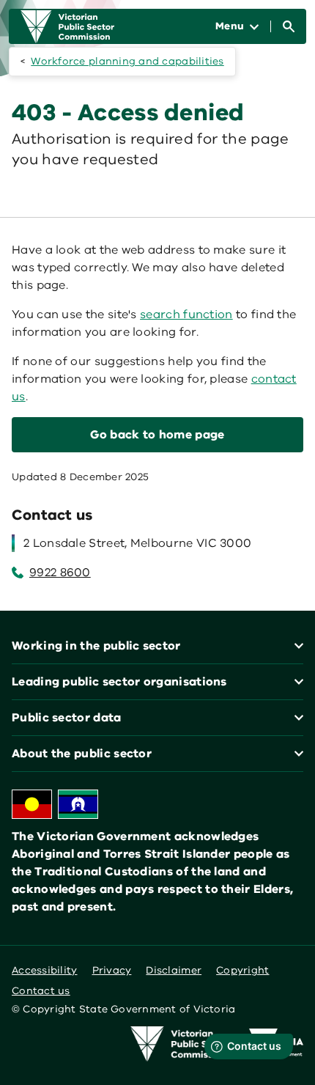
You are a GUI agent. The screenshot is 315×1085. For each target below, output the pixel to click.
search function (186, 314)
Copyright (242, 970)
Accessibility (45, 970)
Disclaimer (173, 970)
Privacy (112, 970)
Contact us (41, 991)
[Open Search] (288, 26)
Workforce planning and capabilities (127, 61)
